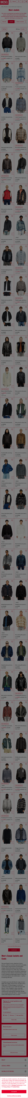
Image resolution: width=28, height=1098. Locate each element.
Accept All (14, 1091)
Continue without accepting (14, 1095)
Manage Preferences (17, 1085)
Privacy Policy (7, 1086)
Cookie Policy (16, 1086)
